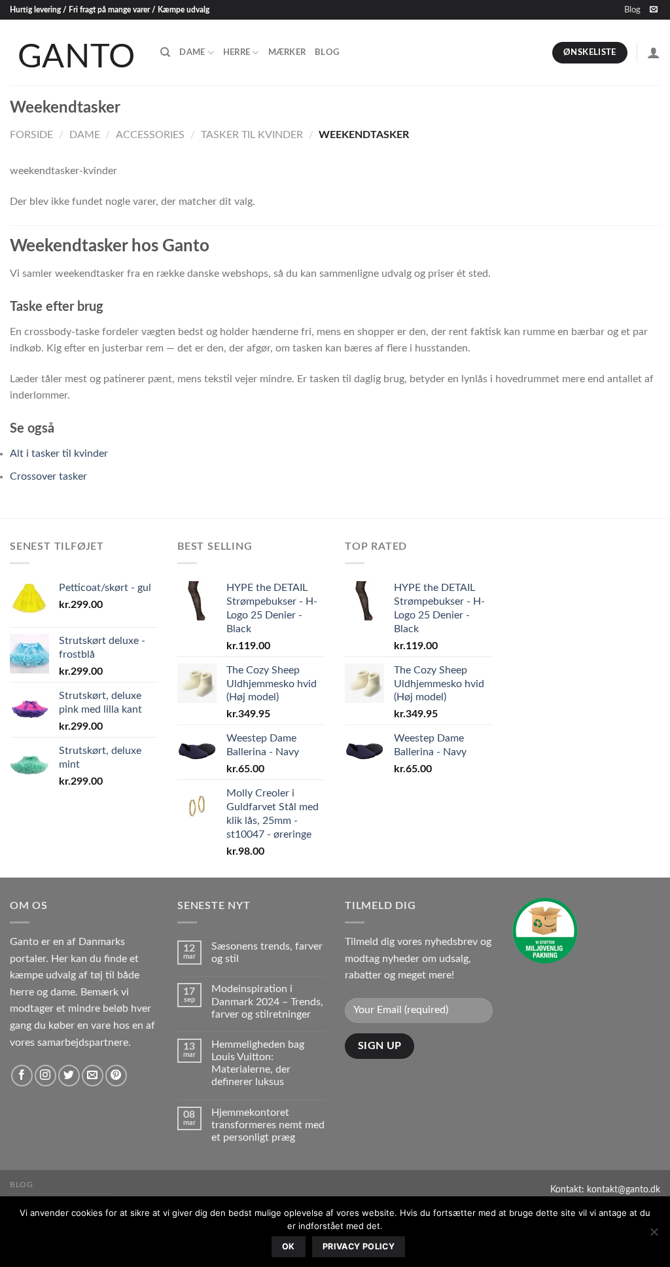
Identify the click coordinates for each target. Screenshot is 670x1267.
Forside (31, 135)
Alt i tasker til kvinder (59, 453)
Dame (192, 52)
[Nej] (653, 1235)
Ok (288, 1246)
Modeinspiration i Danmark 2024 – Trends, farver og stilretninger (267, 1001)
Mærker (287, 52)
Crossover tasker (48, 476)
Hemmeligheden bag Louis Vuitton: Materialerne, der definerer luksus (257, 1063)
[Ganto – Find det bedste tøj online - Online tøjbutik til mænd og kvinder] (75, 52)
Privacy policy (359, 1246)
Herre (236, 52)
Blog (632, 10)
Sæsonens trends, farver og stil (267, 952)
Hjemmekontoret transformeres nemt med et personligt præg (268, 1125)
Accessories (150, 135)
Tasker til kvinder (252, 135)
